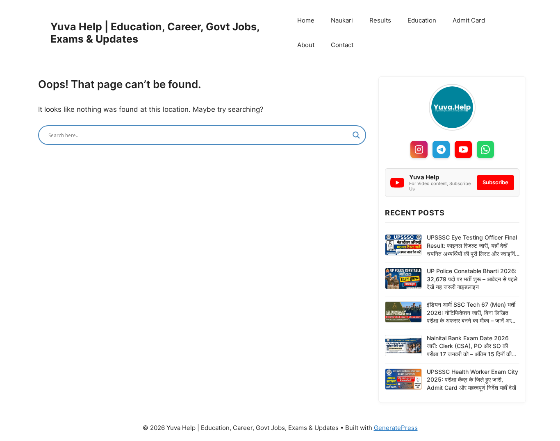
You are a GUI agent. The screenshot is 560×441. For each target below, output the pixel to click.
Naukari (342, 20)
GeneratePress (396, 428)
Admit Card (469, 20)
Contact (342, 45)
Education (421, 20)
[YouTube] (463, 149)
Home (305, 20)
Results (380, 20)
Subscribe (495, 182)
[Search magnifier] (356, 135)
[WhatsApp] (485, 149)
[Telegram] (441, 149)
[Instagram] (419, 149)
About (305, 45)
